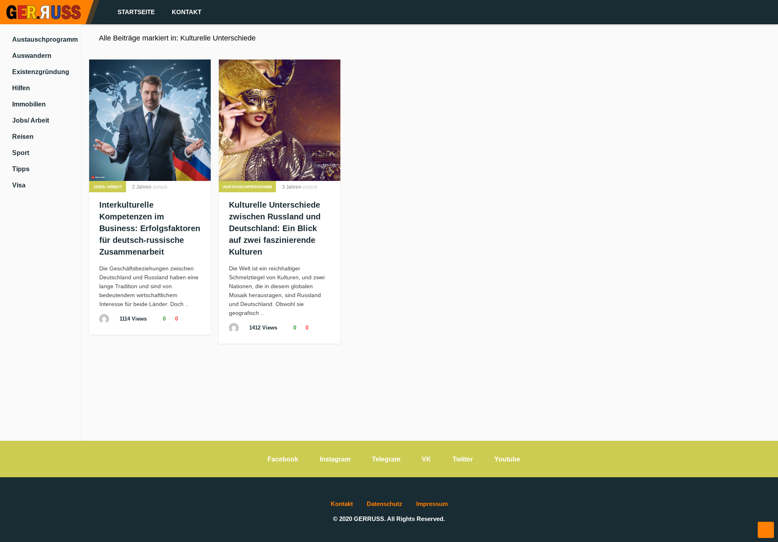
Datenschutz (384, 503)
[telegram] (724, 12)
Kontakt (186, 12)
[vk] (737, 12)
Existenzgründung (40, 71)
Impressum (432, 503)
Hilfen (21, 88)
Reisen (23, 136)
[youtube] (750, 12)
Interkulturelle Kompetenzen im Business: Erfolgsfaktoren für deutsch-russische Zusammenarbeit (149, 228)
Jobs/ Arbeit (30, 120)
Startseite (136, 12)
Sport (20, 152)
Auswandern (31, 55)
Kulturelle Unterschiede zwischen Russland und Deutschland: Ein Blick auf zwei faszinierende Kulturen (275, 228)
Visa (19, 185)
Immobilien (29, 104)
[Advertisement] (40, 321)
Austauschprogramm (45, 39)
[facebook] (711, 12)
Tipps (21, 169)
